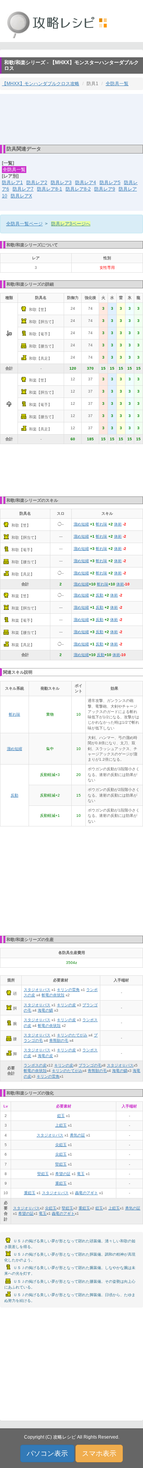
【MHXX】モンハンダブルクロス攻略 (40, 83)
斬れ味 (101, 524)
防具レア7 (23, 189)
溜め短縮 (81, 524)
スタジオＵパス (37, 990)
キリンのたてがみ (72, 1035)
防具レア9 (104, 189)
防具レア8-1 (49, 189)
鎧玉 (61, 1116)
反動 (99, 595)
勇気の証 (77, 1135)
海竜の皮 (45, 1056)
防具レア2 (36, 182)
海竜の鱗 (45, 1010)
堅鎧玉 (61, 1164)
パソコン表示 (47, 1453)
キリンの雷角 (68, 990)
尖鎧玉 (61, 1145)
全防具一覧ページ (24, 223)
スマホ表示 (99, 1453)
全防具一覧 (117, 83)
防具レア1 (12, 182)
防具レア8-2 (78, 189)
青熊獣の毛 (58, 1040)
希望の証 (63, 1174)
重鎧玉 (61, 1183)
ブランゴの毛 (90, 1065)
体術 (118, 524)
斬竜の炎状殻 (53, 995)
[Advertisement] (72, 119)
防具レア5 (110, 182)
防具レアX (21, 196)
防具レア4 (85, 182)
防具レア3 (61, 182)
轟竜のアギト (86, 1193)
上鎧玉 (61, 1125)
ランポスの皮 (35, 1065)
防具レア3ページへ (70, 223)
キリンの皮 (66, 1005)
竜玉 (81, 1174)
